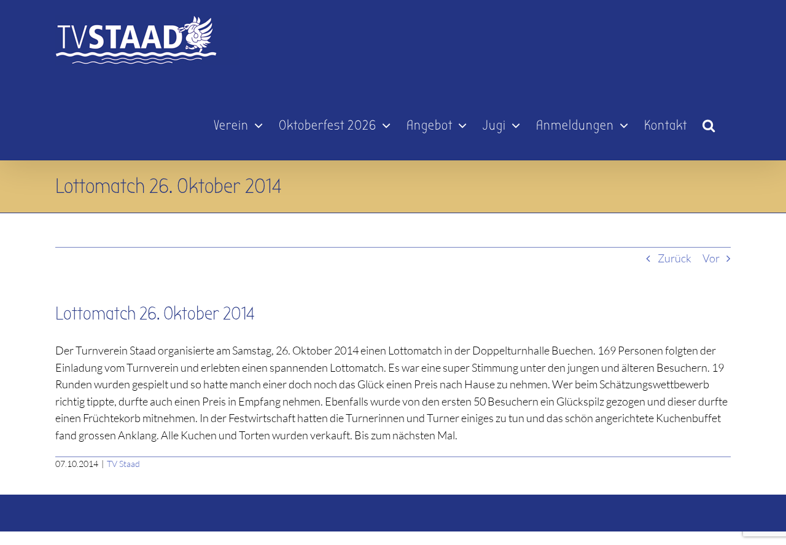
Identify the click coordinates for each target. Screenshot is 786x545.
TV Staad (123, 463)
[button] (708, 120)
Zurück (674, 258)
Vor (711, 258)
